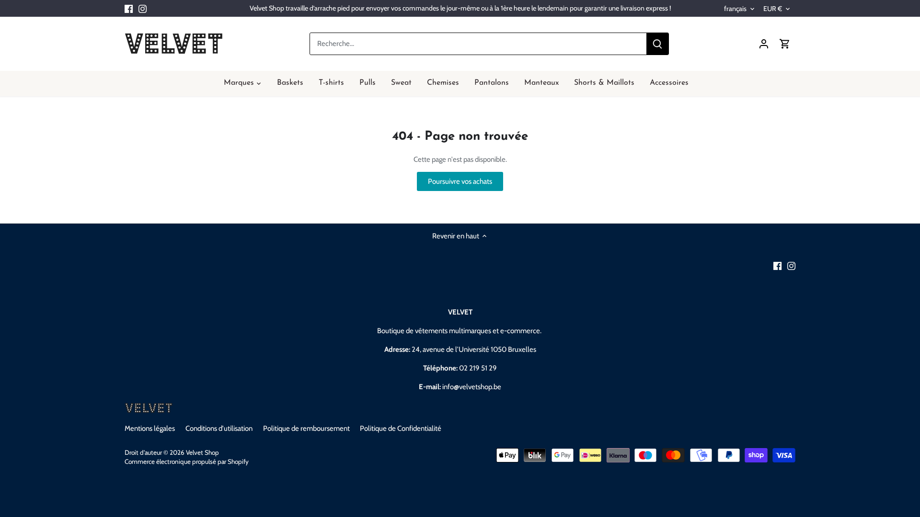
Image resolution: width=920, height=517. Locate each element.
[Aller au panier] (785, 44)
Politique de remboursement (306, 428)
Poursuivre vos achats (460, 181)
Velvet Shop (202, 452)
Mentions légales (150, 428)
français (735, 9)
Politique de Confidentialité (400, 428)
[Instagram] (142, 8)
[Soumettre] (657, 44)
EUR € (772, 9)
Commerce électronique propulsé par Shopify (187, 461)
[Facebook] (129, 8)
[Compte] (763, 44)
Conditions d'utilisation (219, 428)
